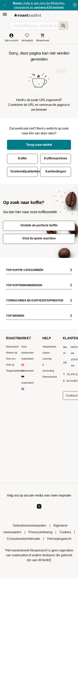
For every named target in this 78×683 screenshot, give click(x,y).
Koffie (22, 158)
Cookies (65, 532)
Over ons (10, 358)
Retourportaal (49, 376)
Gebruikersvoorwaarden (29, 525)
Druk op (10, 364)
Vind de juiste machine (39, 238)
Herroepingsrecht (59, 538)
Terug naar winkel (39, 144)
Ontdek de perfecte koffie (38, 225)
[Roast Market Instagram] (39, 509)
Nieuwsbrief (12, 346)
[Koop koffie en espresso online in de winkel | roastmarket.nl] (27, 15)
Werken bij (11, 352)
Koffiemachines (55, 158)
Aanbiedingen (55, 171)
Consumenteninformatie (23, 538)
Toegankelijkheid (15, 370)
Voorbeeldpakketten (24, 171)
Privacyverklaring (40, 532)
